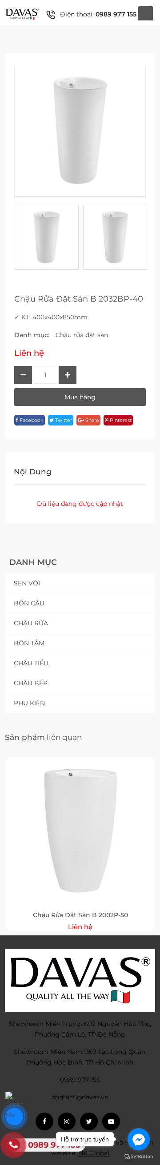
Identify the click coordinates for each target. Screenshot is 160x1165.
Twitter (63, 420)
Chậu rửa (31, 623)
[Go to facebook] (139, 1139)
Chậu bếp (31, 683)
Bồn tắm (29, 643)
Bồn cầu (29, 603)
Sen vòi (27, 583)
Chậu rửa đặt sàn (82, 335)
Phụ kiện (29, 703)
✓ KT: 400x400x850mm (51, 317)
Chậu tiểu (31, 663)
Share (91, 420)
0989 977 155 (116, 14)
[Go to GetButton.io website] (138, 1156)
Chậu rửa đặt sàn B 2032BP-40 (78, 299)
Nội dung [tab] (33, 471)
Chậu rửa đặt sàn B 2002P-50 (80, 915)
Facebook (31, 420)
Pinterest (120, 420)
